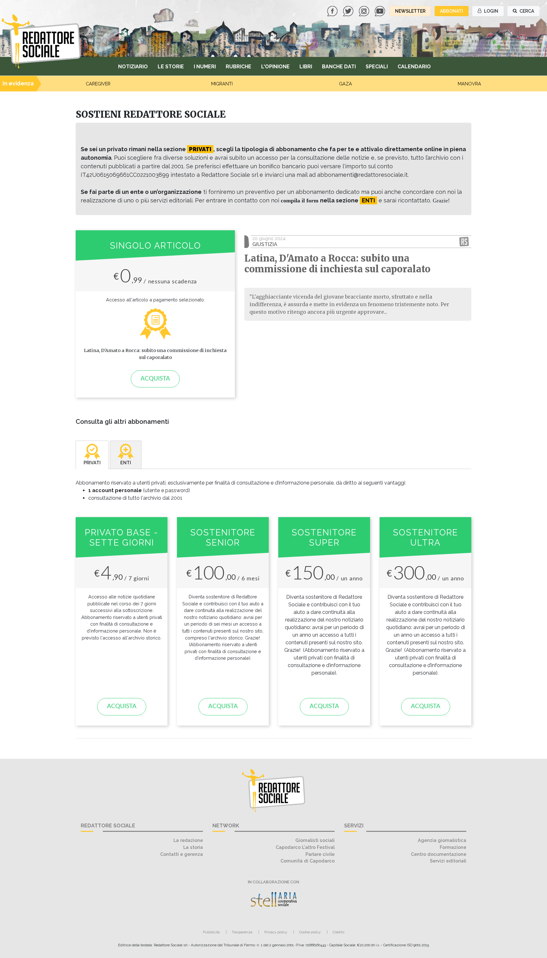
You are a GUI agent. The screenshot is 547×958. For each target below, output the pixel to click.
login (490, 11)
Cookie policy (310, 932)
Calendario (414, 67)
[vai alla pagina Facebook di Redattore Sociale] (333, 11)
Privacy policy (275, 932)
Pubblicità (211, 932)
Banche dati (339, 67)
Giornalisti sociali (315, 840)
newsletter (410, 11)
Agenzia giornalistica (442, 840)
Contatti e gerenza (181, 854)
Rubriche (238, 67)
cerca (526, 11)
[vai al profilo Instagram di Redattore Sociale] (364, 11)
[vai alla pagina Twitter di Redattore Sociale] (348, 11)
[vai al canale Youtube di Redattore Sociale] (380, 11)
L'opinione (275, 67)
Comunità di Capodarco (307, 860)
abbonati (451, 11)
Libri (305, 67)
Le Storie (171, 67)
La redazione (188, 840)
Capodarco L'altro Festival (305, 847)
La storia (193, 847)
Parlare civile (320, 854)
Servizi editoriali (448, 860)
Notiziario (133, 67)
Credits (338, 932)
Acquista (155, 379)
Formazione (453, 847)
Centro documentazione (438, 854)
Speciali (377, 67)
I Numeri (205, 67)
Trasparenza (242, 932)
